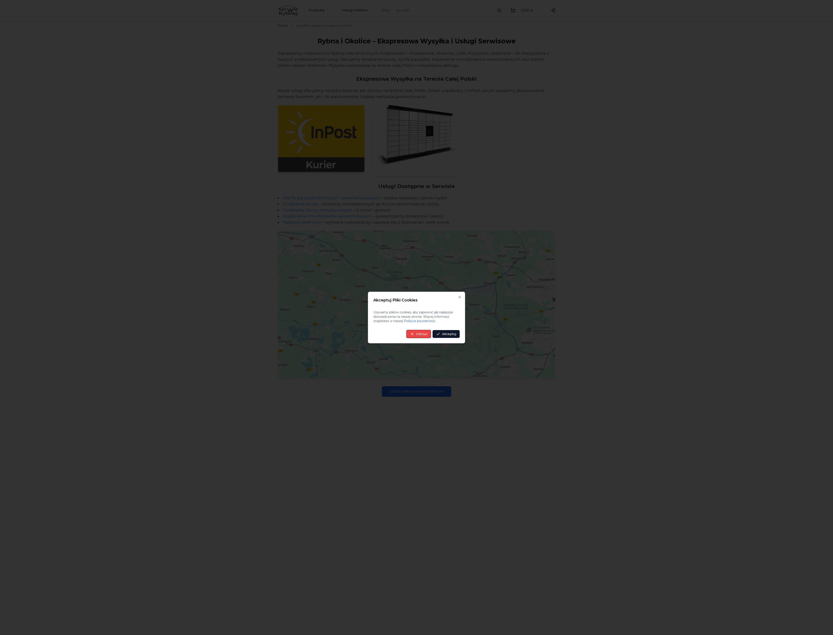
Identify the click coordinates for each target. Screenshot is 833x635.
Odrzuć (421, 334)
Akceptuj (449, 334)
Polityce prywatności (419, 321)
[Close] (459, 297)
